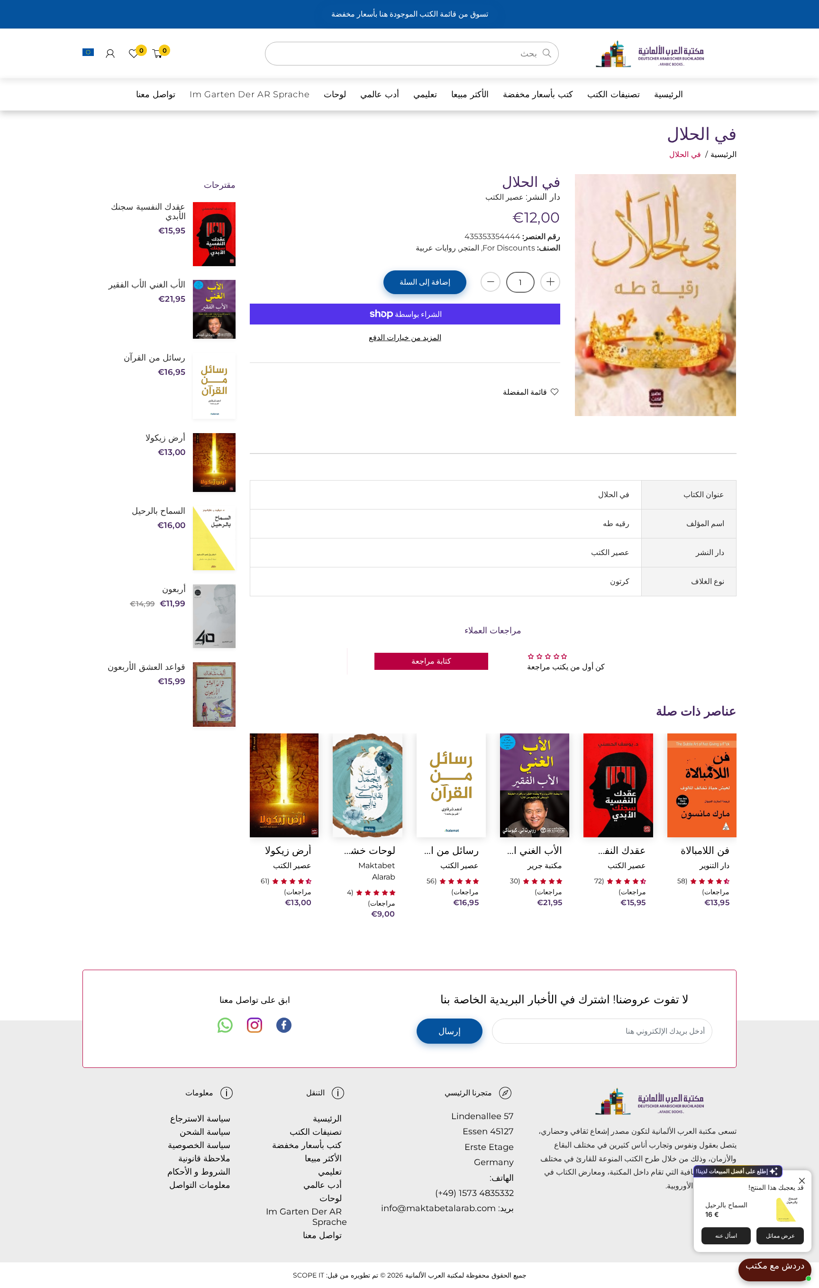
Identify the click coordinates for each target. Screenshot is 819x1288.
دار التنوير (714, 865)
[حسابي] (110, 53)
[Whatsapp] (225, 1025)
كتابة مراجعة (431, 661)
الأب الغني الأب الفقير (534, 850)
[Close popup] (803, 1178)
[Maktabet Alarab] (666, 52)
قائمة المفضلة (525, 392)
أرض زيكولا (288, 850)
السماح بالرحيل (726, 1205)
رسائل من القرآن (451, 850)
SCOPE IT (308, 1275)
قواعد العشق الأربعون (146, 667)
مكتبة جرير (545, 865)
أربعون (173, 589)
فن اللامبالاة (705, 850)
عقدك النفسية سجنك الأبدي (618, 850)
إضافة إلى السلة (425, 282)
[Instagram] (254, 1025)
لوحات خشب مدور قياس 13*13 (367, 850)
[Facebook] (283, 1025)
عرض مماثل (780, 1235)
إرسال (449, 1031)
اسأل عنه (726, 1235)
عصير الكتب (627, 865)
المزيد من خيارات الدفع (405, 337)
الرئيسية (723, 154)
